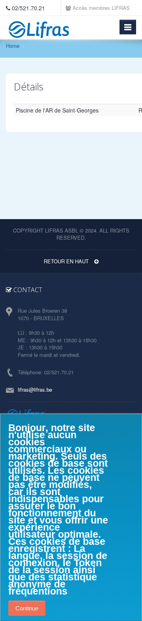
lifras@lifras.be (35, 389)
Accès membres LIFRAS (100, 7)
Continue (26, 608)
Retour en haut (67, 261)
